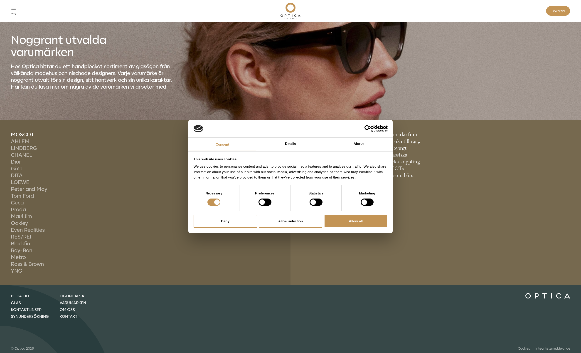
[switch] (264, 202)
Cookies (524, 348)
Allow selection (290, 221)
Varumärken (73, 302)
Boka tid (558, 11)
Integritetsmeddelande (552, 348)
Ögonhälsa (72, 295)
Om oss (67, 309)
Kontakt (68, 316)
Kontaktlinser (26, 309)
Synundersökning (30, 316)
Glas (16, 302)
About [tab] (359, 144)
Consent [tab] (222, 144)
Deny (225, 221)
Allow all (356, 221)
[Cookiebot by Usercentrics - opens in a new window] (368, 128)
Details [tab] (290, 144)
